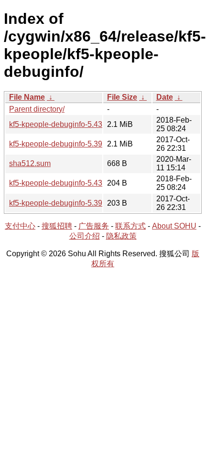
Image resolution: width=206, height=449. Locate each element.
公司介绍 (84, 236)
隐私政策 (121, 236)
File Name (27, 97)
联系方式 (130, 226)
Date (164, 97)
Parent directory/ (37, 109)
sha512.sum (30, 163)
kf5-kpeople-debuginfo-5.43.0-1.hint (69, 183)
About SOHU (174, 226)
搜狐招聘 (57, 226)
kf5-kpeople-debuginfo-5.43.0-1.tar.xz (72, 124)
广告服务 (93, 226)
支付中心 (20, 226)
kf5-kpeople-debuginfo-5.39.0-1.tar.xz (72, 144)
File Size (122, 97)
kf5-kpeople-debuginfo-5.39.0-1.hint (69, 203)
